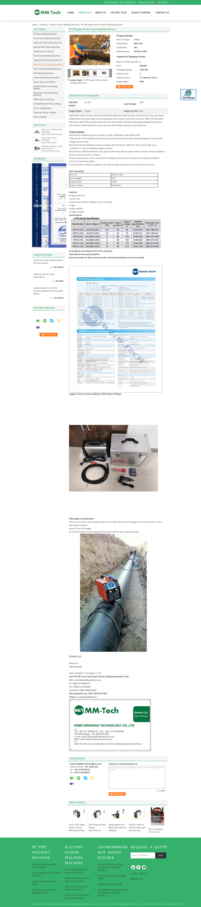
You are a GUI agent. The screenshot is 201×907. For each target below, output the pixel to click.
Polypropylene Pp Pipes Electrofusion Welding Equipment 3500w (117, 829)
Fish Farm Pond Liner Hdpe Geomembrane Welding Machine (110, 867)
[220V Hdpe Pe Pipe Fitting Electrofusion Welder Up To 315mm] (97, 814)
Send (161, 855)
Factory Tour (118, 12)
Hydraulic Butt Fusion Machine (48, 43)
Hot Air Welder (40, 117)
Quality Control (141, 12)
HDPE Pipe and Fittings (44, 99)
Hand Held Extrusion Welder (46, 78)
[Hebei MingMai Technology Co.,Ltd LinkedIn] (133, 868)
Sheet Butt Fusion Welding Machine (46, 94)
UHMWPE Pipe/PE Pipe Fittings (47, 104)
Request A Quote (146, 2)
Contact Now (126, 87)
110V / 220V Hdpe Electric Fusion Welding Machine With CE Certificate (77, 829)
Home (70, 12)
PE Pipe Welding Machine (45, 34)
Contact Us (162, 12)
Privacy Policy (38, 904)
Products (84, 12)
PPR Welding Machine (43, 73)
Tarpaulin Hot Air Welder (45, 112)
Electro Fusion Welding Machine (64, 25)
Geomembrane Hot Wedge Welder (46, 87)
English (164, 2)
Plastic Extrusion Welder (45, 82)
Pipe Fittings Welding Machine (47, 69)
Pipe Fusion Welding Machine (47, 56)
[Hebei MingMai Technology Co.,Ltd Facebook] (139, 868)
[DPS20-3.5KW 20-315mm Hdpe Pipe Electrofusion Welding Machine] (137, 814)
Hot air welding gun (43, 108)
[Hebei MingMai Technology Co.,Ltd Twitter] (144, 868)
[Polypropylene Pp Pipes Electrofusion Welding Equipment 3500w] (117, 814)
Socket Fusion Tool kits (44, 51)
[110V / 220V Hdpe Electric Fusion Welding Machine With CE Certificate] (77, 814)
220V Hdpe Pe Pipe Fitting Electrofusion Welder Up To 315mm (97, 830)
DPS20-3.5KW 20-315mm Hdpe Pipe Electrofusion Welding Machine (137, 829)
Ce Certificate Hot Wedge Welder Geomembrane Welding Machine (113, 893)
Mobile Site (137, 879)
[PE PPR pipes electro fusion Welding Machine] (90, 50)
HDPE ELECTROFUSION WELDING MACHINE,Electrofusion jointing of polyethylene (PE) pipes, (52, 134)
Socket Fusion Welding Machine (48, 60)
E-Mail (134, 873)
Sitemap (143, 873)
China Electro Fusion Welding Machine (64, 904)
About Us (100, 12)
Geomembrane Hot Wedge (110, 884)
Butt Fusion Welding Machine (47, 38)
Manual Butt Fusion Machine (47, 47)
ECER (180, 904)
